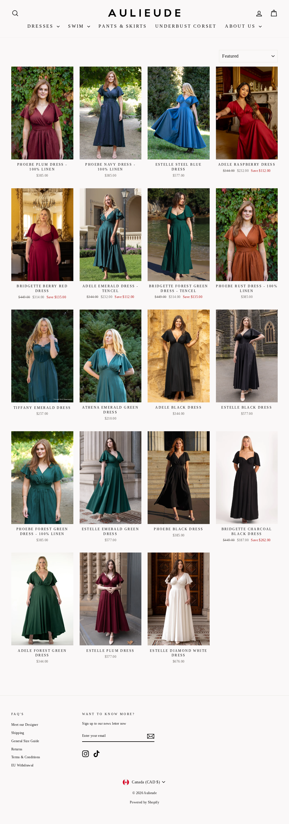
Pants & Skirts (122, 26)
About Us (241, 26)
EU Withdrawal (22, 765)
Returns (16, 749)
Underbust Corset (185, 26)
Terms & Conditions (25, 757)
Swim (77, 26)
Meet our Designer (24, 725)
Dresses (41, 26)
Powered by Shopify (144, 802)
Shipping (17, 733)
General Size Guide (25, 741)
